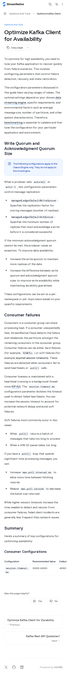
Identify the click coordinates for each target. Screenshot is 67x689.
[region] (33, 568)
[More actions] (62, 4)
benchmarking (13, 122)
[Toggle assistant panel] (56, 4)
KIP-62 (15, 386)
